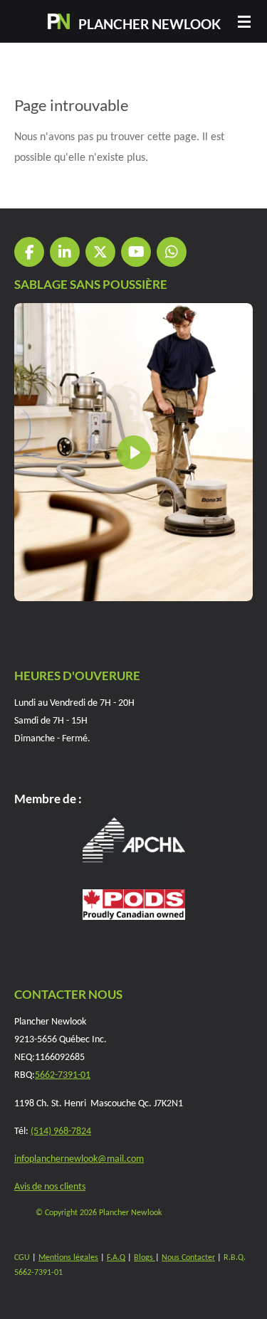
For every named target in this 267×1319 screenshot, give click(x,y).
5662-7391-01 (62, 1075)
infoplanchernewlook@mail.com (79, 1159)
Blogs (144, 1258)
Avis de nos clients (49, 1187)
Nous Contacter (188, 1258)
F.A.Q (116, 1258)
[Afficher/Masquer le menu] (244, 21)
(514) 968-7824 (61, 1131)
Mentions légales (68, 1258)
